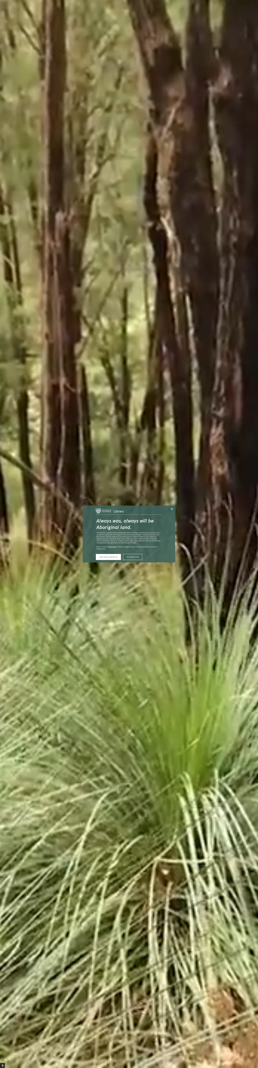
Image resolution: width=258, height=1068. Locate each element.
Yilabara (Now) (112, 547)
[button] (172, 509)
